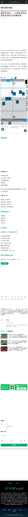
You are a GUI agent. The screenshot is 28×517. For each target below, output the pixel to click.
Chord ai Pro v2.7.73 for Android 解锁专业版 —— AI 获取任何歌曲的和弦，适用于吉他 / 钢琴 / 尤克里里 (17, 342)
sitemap (14, 511)
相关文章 (3, 331)
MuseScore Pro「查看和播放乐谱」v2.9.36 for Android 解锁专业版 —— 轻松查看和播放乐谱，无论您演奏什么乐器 (17, 349)
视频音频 (10, 7)
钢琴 (5, 299)
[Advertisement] (14, 34)
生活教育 (6, 7)
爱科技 (7, 319)
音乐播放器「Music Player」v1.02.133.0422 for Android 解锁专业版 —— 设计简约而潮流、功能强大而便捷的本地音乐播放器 (7, 312)
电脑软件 (9, 509)
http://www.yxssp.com (9, 322)
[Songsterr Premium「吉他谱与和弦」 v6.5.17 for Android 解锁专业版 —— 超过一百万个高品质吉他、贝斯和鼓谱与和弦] (4, 336)
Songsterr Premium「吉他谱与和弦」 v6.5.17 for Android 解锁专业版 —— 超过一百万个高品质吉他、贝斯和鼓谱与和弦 (17, 336)
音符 (15, 299)
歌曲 (2, 299)
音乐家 (12, 299)
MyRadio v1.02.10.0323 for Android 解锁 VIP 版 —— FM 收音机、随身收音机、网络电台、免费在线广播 (20, 311)
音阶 (18, 299)
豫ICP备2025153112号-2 (18, 515)
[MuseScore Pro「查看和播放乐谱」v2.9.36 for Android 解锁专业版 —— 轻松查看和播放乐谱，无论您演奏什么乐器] (4, 348)
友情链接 (4, 509)
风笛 (22, 299)
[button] (26, 2)
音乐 (8, 299)
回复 (7, 428)
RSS (24, 509)
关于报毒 (20, 509)
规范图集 (15, 509)
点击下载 (5, 263)
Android (2, 5)
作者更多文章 (10, 331)
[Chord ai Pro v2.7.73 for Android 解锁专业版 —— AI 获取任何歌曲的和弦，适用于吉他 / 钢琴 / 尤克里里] (4, 342)
